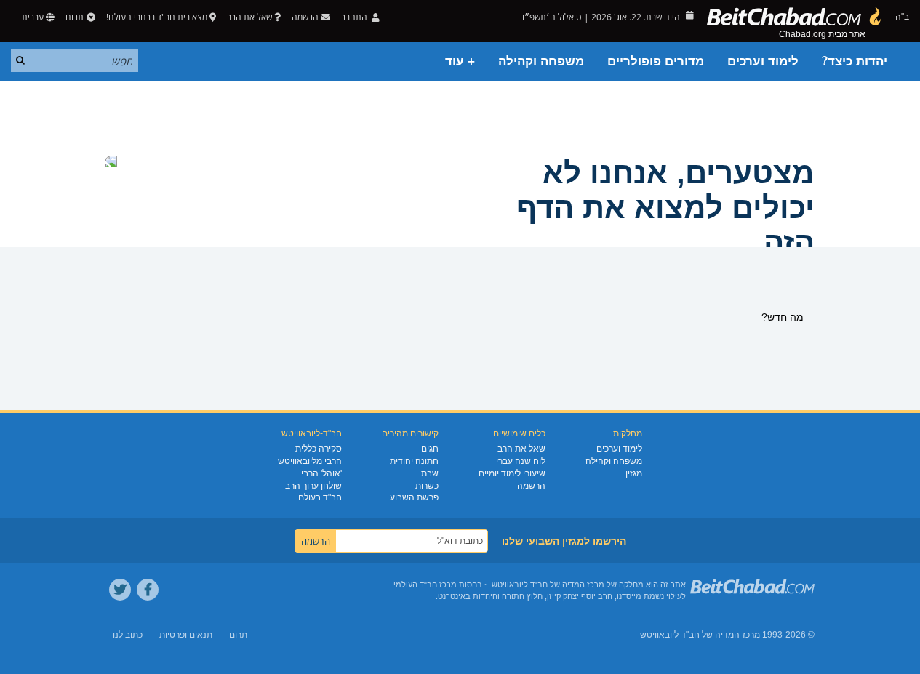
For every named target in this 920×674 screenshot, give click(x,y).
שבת (430, 473)
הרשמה (531, 486)
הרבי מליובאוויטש (310, 461)
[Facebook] (148, 590)
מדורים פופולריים (655, 61)
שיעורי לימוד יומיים (512, 473)
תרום (74, 17)
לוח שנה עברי (520, 461)
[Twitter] (120, 590)
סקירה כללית (318, 449)
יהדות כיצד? (854, 61)
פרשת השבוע (414, 497)
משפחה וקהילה (541, 61)
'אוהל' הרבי (321, 473)
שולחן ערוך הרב (313, 486)
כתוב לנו (128, 635)
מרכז (751, 635)
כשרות (427, 486)
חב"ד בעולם (320, 497)
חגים (430, 449)
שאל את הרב (249, 17)
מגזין (633, 473)
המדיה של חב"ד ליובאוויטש (690, 635)
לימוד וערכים (763, 61)
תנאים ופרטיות (185, 635)
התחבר (355, 17)
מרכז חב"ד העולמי (425, 584)
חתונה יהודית (414, 461)
